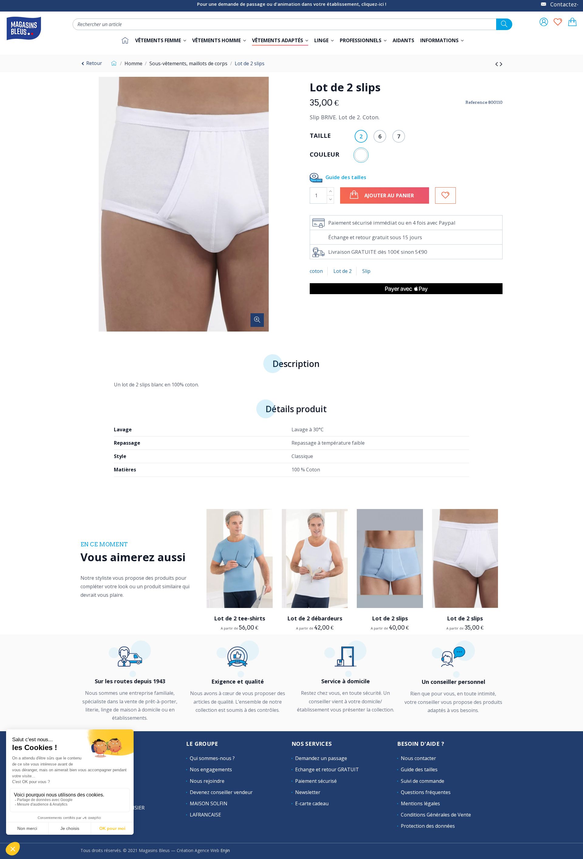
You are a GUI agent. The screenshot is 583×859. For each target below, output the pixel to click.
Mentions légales (420, 803)
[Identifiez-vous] (543, 22)
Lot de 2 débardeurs (314, 618)
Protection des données (428, 826)
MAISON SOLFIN (208, 803)
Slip (366, 271)
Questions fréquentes (426, 792)
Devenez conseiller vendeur (221, 792)
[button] (363, 40)
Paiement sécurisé (316, 781)
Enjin (225, 850)
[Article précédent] (497, 64)
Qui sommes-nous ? (212, 758)
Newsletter (307, 792)
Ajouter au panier (389, 195)
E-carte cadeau (312, 803)
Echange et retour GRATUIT (327, 769)
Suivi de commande (422, 781)
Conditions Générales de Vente (436, 814)
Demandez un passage (321, 758)
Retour (93, 63)
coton (316, 271)
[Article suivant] (501, 64)
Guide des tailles (346, 177)
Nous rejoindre (207, 781)
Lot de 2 (342, 271)
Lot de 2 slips (390, 618)
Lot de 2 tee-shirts (239, 618)
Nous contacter (418, 758)
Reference (476, 102)
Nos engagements (211, 769)
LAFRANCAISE (205, 814)
